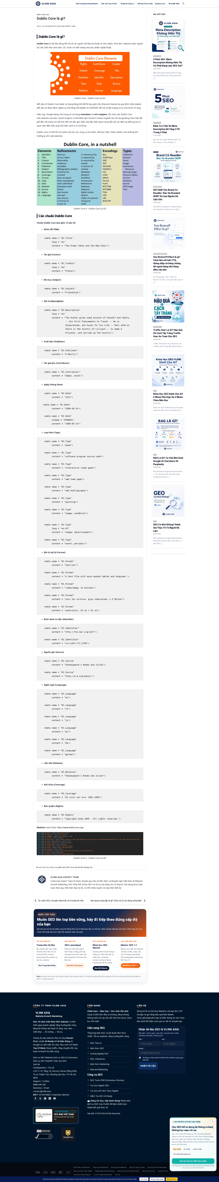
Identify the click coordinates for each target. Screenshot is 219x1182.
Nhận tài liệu (148, 1066)
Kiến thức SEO (43, 14)
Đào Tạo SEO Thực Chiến (83, 1171)
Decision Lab (160, 4)
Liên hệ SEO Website (100, 1167)
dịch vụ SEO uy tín (129, 121)
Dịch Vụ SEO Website (118, 1167)
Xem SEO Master (101, 968)
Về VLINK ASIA (174, 4)
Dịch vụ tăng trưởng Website (87, 4)
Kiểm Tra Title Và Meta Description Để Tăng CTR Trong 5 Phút (166, 129)
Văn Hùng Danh (114, 1113)
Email (141, 1048)
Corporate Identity (60, 1095)
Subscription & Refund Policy (128, 1171)
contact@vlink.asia (42, 1091)
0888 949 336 (39, 1084)
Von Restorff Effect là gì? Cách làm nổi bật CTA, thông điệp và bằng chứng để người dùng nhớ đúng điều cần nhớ (167, 263)
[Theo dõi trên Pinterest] (45, 1099)
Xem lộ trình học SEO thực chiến (193, 1161)
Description (57, 301)
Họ (163, 1039)
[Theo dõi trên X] (40, 1099)
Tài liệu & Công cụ (127, 4)
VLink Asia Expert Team (65, 26)
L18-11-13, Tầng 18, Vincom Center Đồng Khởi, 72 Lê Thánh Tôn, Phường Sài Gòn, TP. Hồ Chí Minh (55, 1074)
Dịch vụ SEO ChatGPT (43, 1061)
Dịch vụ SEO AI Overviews (65, 1057)
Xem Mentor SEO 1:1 (130, 965)
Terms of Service (148, 1171)
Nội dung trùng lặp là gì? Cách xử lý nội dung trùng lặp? (116, 900)
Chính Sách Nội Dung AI (82, 1175)
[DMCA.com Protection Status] (44, 1131)
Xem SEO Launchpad (74, 965)
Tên (141, 1039)
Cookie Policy (163, 1171)
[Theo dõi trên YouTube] (54, 1099)
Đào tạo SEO (60, 1061)
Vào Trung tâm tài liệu (47, 965)
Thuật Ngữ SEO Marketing (104, 1171)
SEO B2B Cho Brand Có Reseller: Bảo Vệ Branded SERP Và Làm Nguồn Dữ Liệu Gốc (166, 195)
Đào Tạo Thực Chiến (109, 4)
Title (56, 229)
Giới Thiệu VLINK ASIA (82, 1167)
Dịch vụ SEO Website (43, 1057)
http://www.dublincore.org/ (70, 827)
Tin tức (117, 1175)
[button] (183, 3)
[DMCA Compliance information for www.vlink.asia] (43, 1136)
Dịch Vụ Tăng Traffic (137, 1167)
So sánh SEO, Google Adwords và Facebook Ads (61, 900)
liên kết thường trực (85, 867)
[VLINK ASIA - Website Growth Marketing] (46, 3)
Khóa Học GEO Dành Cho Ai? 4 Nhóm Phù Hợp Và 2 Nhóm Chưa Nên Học (168, 397)
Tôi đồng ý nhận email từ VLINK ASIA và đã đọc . (163, 1059)
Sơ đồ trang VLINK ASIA (103, 1175)
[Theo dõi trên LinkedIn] (50, 1099)
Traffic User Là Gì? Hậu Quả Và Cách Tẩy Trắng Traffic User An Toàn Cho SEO (167, 333)
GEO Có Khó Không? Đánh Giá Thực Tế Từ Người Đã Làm (166, 527)
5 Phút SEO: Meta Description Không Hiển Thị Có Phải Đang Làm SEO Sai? (167, 62)
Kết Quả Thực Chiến (145, 4)
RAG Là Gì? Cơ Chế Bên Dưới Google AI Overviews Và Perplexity (168, 461)
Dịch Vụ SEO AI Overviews (157, 1167)
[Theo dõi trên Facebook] (35, 1099)
